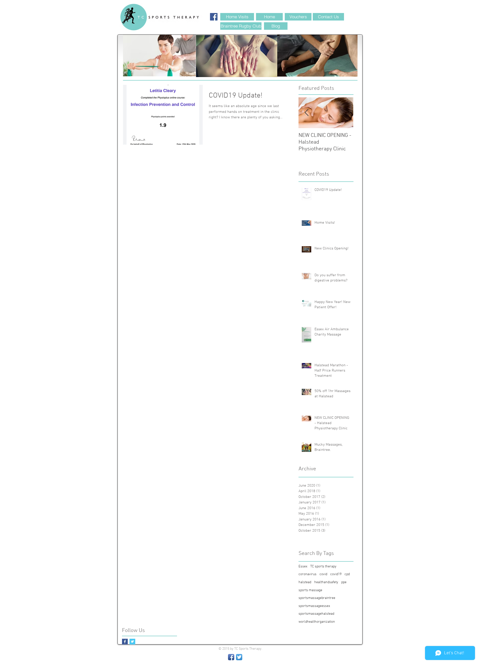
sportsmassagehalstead (316, 614)
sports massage (310, 590)
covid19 (336, 574)
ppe (343, 582)
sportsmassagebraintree (316, 598)
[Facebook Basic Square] (125, 641)
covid (323, 574)
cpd (347, 574)
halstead (304, 582)
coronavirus (307, 574)
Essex (302, 566)
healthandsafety (326, 582)
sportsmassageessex (314, 606)
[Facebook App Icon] (231, 657)
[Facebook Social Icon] (214, 17)
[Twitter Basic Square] (132, 641)
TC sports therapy (323, 566)
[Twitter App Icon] (239, 657)
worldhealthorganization (316, 622)
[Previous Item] (306, 113)
